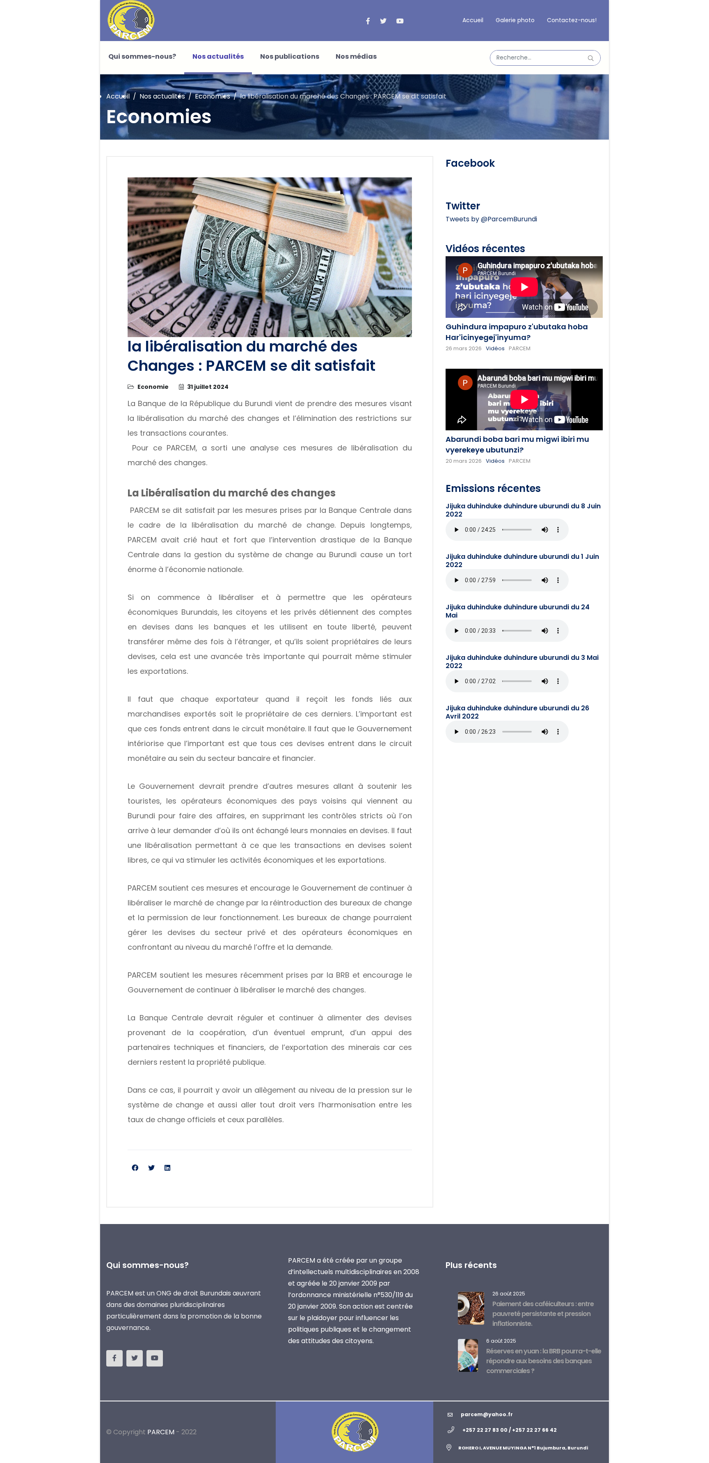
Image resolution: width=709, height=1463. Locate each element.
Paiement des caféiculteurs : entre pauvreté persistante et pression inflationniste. (543, 1313)
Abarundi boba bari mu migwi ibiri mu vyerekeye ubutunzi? (517, 444)
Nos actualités (218, 56)
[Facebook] (135, 1168)
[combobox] (545, 58)
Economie (153, 387)
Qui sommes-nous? (142, 56)
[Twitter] (151, 1168)
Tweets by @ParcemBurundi (491, 219)
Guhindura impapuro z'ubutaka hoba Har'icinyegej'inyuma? (517, 332)
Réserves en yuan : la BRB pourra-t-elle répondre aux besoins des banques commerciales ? (543, 1361)
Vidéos (495, 348)
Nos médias (356, 56)
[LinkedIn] (167, 1168)
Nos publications (289, 56)
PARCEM (160, 1432)
